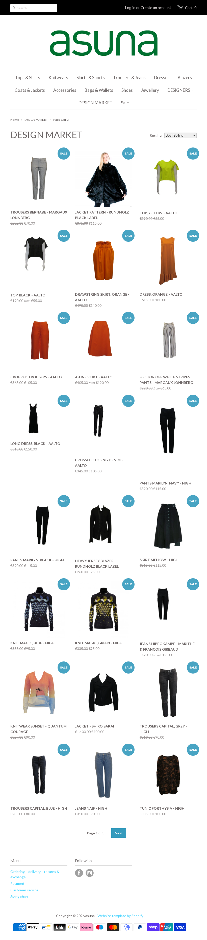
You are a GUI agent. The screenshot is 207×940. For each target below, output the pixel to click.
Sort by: (156, 135)
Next (119, 833)
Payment (17, 883)
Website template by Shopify (120, 916)
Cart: (191, 7)
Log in (130, 7)
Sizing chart (19, 896)
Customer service (24, 890)
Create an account (156, 7)
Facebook (79, 873)
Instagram (90, 873)
